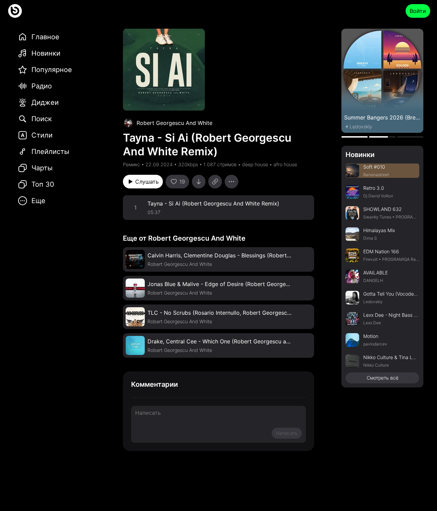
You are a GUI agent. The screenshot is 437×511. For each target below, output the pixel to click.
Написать (287, 433)
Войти (418, 11)
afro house (285, 164)
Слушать (147, 181)
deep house (255, 164)
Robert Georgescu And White (174, 122)
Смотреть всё (382, 378)
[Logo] (15, 11)
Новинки (360, 155)
